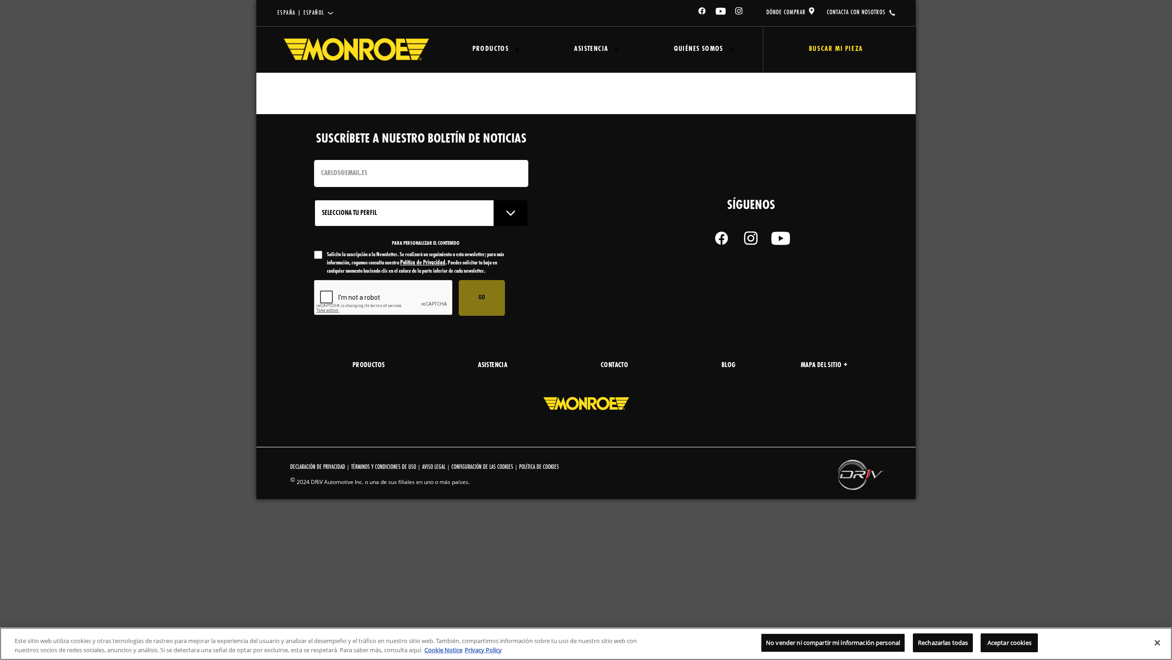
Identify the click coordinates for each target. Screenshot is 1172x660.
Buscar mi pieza (836, 49)
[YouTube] (721, 12)
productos (369, 365)
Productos (490, 49)
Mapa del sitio (821, 365)
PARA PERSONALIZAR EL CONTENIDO (426, 243)
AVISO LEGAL (433, 467)
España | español (300, 13)
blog (729, 365)
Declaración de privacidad (317, 467)
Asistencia (591, 49)
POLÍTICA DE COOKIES (539, 467)
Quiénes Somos (698, 49)
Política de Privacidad (422, 263)
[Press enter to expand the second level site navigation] (517, 50)
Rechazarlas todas (943, 642)
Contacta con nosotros (856, 12)
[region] (586, 643)
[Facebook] (702, 12)
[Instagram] (739, 12)
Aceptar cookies (1009, 642)
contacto (614, 365)
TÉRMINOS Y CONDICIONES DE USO (383, 467)
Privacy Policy (483, 650)
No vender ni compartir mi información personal (833, 642)
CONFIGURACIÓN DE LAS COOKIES (482, 467)
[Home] (356, 49)
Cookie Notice (443, 650)
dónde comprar (786, 12)
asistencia (492, 365)
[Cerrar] (1157, 642)
